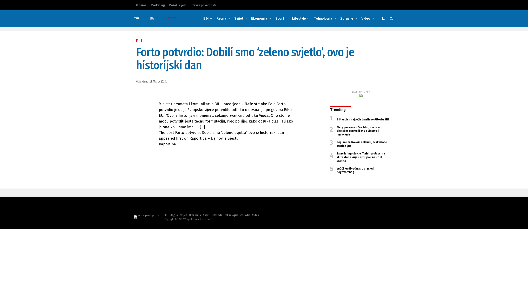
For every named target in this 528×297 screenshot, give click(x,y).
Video (365, 18)
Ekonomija (259, 18)
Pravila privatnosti (203, 5)
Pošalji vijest (177, 5)
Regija (221, 18)
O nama (141, 5)
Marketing (158, 5)
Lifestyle (299, 18)
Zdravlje (346, 18)
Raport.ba (167, 144)
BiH (206, 18)
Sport (279, 18)
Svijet (238, 18)
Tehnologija (323, 18)
